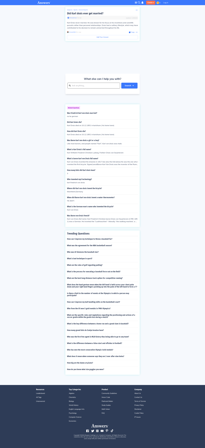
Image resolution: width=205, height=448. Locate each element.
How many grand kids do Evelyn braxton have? (85, 330)
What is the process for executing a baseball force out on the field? (93, 271)
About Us (137, 393)
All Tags (38, 397)
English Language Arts (76, 409)
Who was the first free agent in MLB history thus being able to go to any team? (98, 337)
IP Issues (137, 417)
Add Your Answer (103, 37)
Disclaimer (137, 409)
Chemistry (72, 397)
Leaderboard (40, 393)
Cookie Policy (139, 413)
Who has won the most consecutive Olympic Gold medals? (90, 350)
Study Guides (106, 405)
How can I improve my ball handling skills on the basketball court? (93, 302)
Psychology (73, 413)
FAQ (103, 413)
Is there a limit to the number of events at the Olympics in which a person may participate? (98, 294)
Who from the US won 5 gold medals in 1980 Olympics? (89, 308)
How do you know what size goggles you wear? (85, 369)
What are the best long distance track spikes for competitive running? (95, 278)
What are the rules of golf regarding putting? (84, 265)
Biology (71, 401)
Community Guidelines (109, 393)
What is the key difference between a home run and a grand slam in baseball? (98, 324)
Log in (165, 2)
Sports (75, 10)
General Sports (83, 10)
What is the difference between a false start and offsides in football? (94, 343)
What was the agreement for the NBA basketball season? (89, 245)
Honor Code (106, 397)
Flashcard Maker (107, 401)
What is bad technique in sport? (79, 258)
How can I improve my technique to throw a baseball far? (89, 239)
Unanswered (40, 401)
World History (73, 405)
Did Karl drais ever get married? (85, 13)
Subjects (69, 10)
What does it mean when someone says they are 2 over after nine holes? (95, 356)
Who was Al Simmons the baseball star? (83, 252)
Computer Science (75, 417)
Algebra (71, 393)
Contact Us (138, 397)
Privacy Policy (139, 405)
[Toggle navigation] (136, 2)
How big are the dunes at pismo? (80, 363)
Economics (72, 421)
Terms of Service (140, 401)
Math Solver (106, 409)
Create (149, 3)
